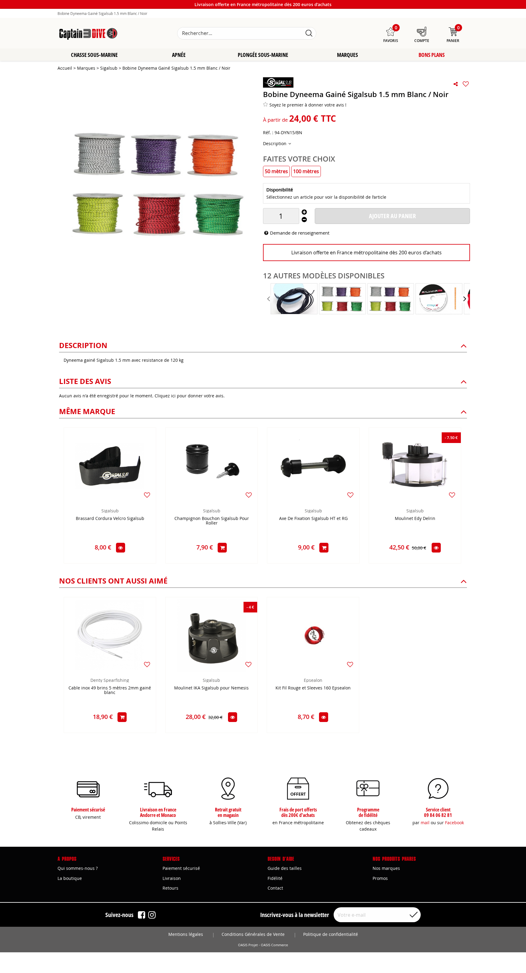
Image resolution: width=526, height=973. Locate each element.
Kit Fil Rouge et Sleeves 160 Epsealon (313, 688)
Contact (275, 888)
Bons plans (432, 54)
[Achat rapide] (222, 548)
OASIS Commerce (274, 945)
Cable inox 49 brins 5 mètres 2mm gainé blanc (109, 690)
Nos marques (386, 868)
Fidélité (275, 878)
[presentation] (269, 298)
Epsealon (313, 680)
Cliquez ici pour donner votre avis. (190, 396)
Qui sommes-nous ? (78, 868)
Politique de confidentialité (330, 934)
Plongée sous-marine (263, 54)
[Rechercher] (309, 33)
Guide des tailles (285, 868)
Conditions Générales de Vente (253, 934)
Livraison (172, 878)
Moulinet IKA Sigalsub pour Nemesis (211, 688)
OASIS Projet (248, 945)
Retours (170, 888)
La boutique (70, 878)
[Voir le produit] (120, 548)
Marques (347, 54)
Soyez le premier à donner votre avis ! (307, 105)
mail (425, 822)
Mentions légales (185, 934)
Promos (380, 878)
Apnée (179, 54)
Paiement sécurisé (181, 868)
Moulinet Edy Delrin (415, 518)
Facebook (454, 822)
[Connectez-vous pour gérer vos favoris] (465, 84)
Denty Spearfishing (109, 680)
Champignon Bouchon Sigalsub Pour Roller (211, 521)
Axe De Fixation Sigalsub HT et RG (313, 518)
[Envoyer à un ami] (455, 84)
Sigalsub (110, 511)
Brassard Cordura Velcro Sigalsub (110, 518)
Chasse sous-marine (94, 54)
